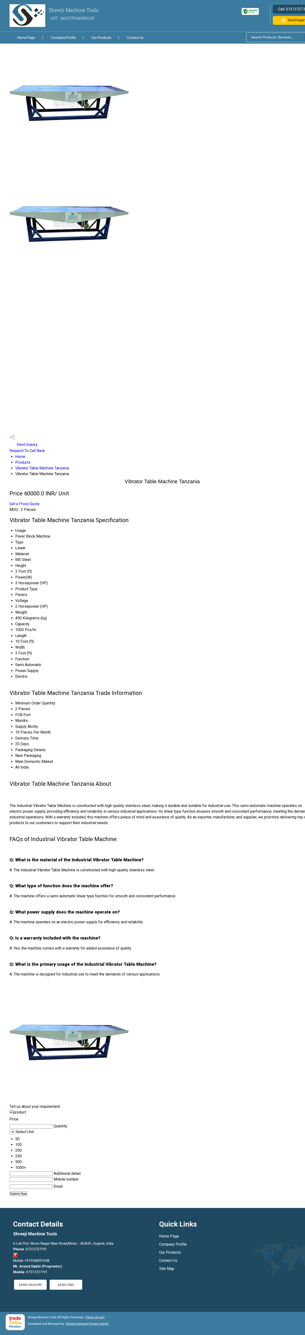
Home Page (26, 38)
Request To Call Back (27, 450)
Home (20, 456)
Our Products (101, 38)
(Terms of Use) (95, 1317)
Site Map (166, 1268)
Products (22, 462)
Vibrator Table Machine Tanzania (42, 468)
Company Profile (63, 38)
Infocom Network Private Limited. (87, 1323)
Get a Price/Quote (25, 504)
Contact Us (135, 38)
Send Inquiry (26, 444)
